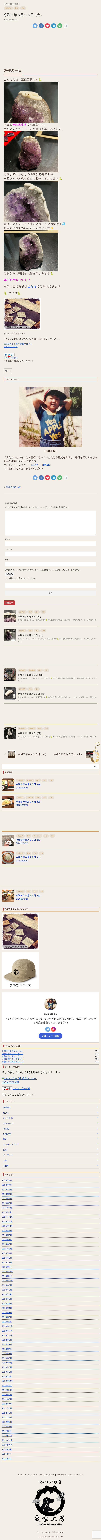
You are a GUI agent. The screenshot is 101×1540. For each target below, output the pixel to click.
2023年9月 (7, 1340)
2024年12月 (7, 1271)
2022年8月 (7, 1399)
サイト (7, 560)
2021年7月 (6, 1458)
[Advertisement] (50, 46)
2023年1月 (7, 1376)
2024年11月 (7, 1276)
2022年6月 (7, 1408)
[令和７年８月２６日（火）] (53, 25)
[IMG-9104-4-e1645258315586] (22, 328)
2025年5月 (7, 1248)
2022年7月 (7, 1403)
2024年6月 (7, 1299)
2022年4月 (7, 1417)
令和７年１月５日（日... (12, 1051)
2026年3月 (7, 1203)
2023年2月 (7, 1372)
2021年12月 (7, 1435)
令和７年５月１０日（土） (31, 635)
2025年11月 (7, 1221)
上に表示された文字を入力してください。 (21, 578)
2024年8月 (7, 1290)
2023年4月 (7, 1362)
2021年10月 (7, 1445)
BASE (46, 464)
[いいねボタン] (6, 371)
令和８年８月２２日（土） (29, 857)
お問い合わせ (61, 1475)
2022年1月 (7, 1431)
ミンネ (34, 464)
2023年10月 (7, 1335)
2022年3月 (7, 1422)
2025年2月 (7, 1262)
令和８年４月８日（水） (30, 616)
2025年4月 (7, 1253)
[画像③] (50, 1528)
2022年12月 (7, 1381)
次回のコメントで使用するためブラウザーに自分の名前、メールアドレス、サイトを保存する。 (44, 570)
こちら (32, 286)
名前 (7, 539)
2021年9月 (7, 1449)
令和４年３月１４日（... (12, 1061)
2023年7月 (7, 1349)
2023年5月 (7, 1358)
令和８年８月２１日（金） (29, 895)
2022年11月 (7, 1385)
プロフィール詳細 (50, 1035)
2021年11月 (7, 1440)
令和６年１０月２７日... (12, 1059)
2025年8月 (7, 1235)
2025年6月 (7, 1244)
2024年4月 (7, 1308)
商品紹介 (9, 487)
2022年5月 (7, 1413)
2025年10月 (7, 1226)
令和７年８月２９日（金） (31, 675)
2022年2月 (7, 1426)
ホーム (20, 1475)
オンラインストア (31, 1475)
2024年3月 (7, 1312)
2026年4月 (7, 1198)
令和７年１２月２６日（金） (32, 693)
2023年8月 (7, 1344)
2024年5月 (7, 1303)
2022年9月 (7, 1394)
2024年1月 (7, 1321)
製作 (15, 487)
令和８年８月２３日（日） (29, 840)
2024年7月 (7, 1294)
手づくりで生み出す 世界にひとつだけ (50, 1532)
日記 (19, 487)
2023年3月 (7, 1367)
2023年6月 (7, 1353)
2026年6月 (7, 1189)
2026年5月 (7, 1194)
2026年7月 (7, 1185)
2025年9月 (7, 1230)
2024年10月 (7, 1280)
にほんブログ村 (10, 346)
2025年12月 (7, 1217)
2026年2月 (7, 1207)
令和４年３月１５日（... (12, 1056)
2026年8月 (7, 1180)
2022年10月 (7, 1390)
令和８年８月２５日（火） (29, 784)
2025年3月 (7, 1258)
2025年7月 (7, 1239)
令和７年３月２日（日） (30, 733)
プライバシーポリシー (75, 1475)
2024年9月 (7, 1285)
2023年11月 (7, 1331)
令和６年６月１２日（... (12, 1053)
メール (8, 549)
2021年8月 (7, 1454)
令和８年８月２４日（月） (29, 801)
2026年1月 (7, 1212)
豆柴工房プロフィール (46, 1475)
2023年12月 (7, 1326)
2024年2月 (7, 1317)
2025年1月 (7, 1267)
